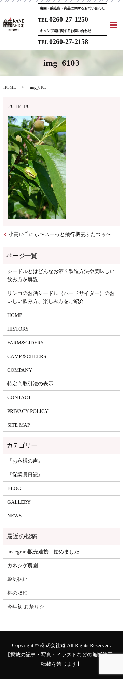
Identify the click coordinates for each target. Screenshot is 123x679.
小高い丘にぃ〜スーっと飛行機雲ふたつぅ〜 (60, 234)
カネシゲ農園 (22, 565)
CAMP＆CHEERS (26, 356)
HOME (9, 87)
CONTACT (19, 397)
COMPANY (19, 370)
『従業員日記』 (25, 474)
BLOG (14, 488)
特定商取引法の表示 (30, 383)
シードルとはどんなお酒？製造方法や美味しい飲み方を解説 (61, 275)
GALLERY (19, 502)
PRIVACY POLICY (28, 411)
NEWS (14, 516)
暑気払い (17, 579)
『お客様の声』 (25, 461)
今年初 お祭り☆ (25, 606)
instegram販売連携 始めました (43, 552)
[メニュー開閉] (113, 25)
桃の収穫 (17, 593)
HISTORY (18, 329)
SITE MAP (18, 425)
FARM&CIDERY (25, 342)
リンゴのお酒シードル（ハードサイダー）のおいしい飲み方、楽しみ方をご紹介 (61, 297)
